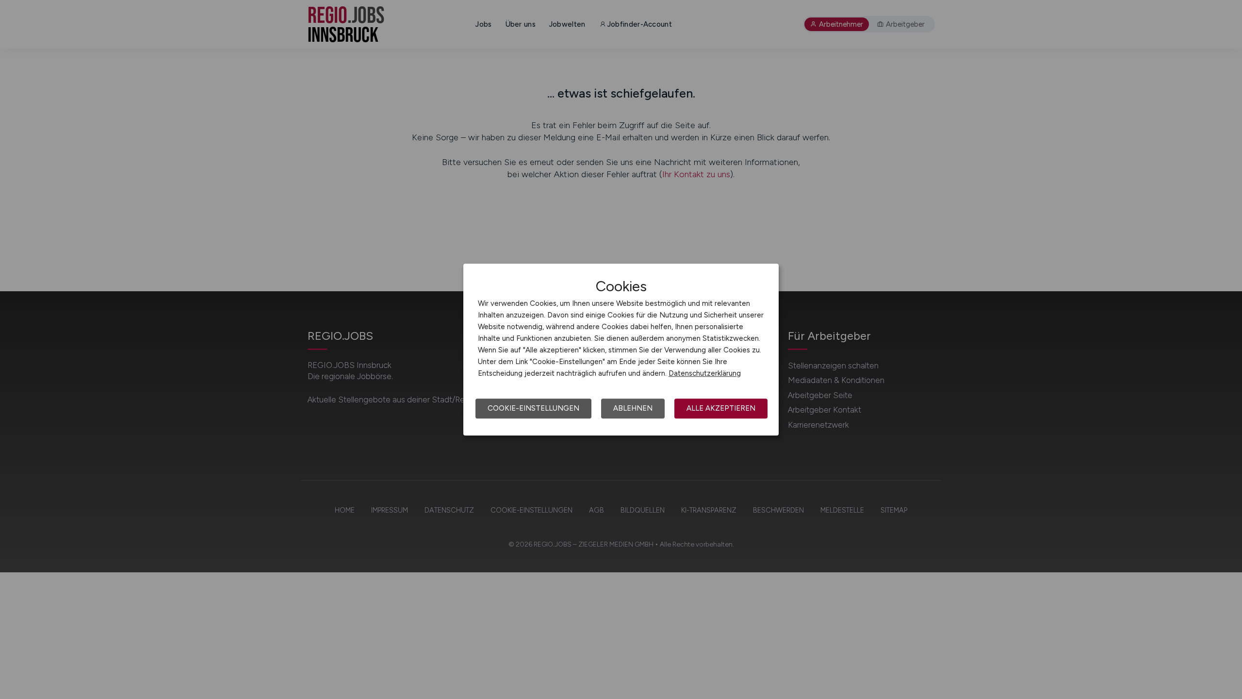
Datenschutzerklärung (705, 373)
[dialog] (621, 349)
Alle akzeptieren (720, 408)
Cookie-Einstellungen (533, 408)
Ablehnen (633, 408)
